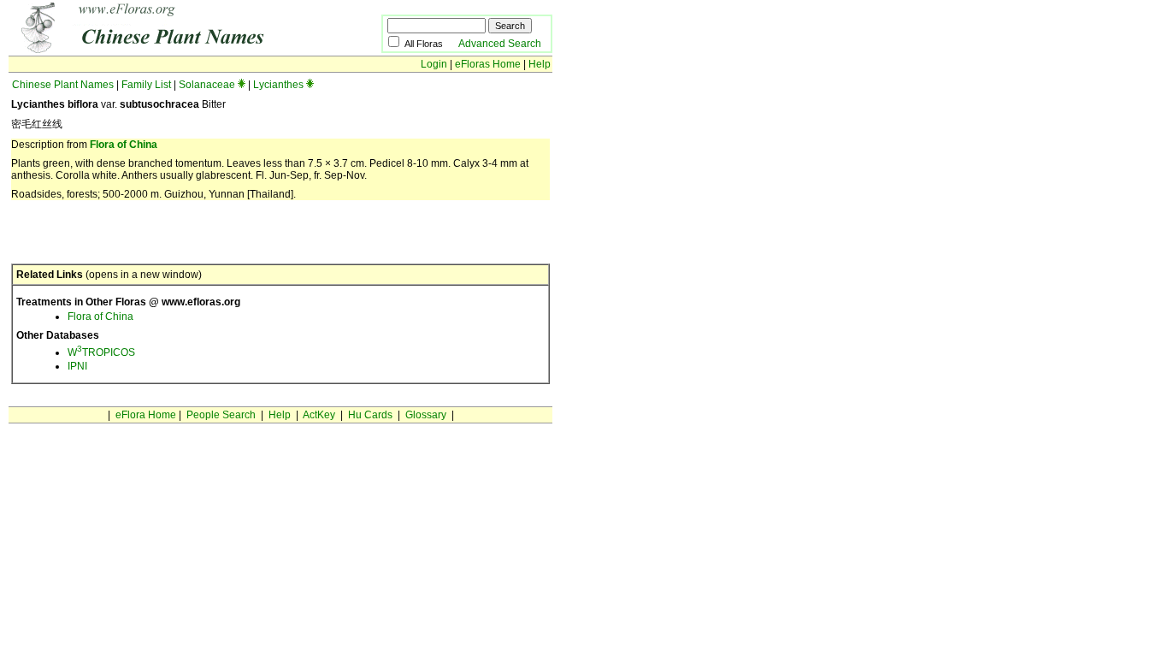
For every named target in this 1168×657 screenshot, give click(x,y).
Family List (146, 85)
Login (434, 64)
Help (539, 64)
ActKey (319, 415)
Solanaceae (207, 85)
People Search (221, 415)
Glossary (425, 415)
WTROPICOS (101, 352)
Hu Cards (370, 415)
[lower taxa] (241, 85)
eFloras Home (488, 64)
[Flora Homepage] (169, 50)
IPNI (77, 366)
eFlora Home (145, 415)
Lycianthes (278, 85)
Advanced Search (499, 44)
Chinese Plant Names (63, 85)
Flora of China (123, 145)
